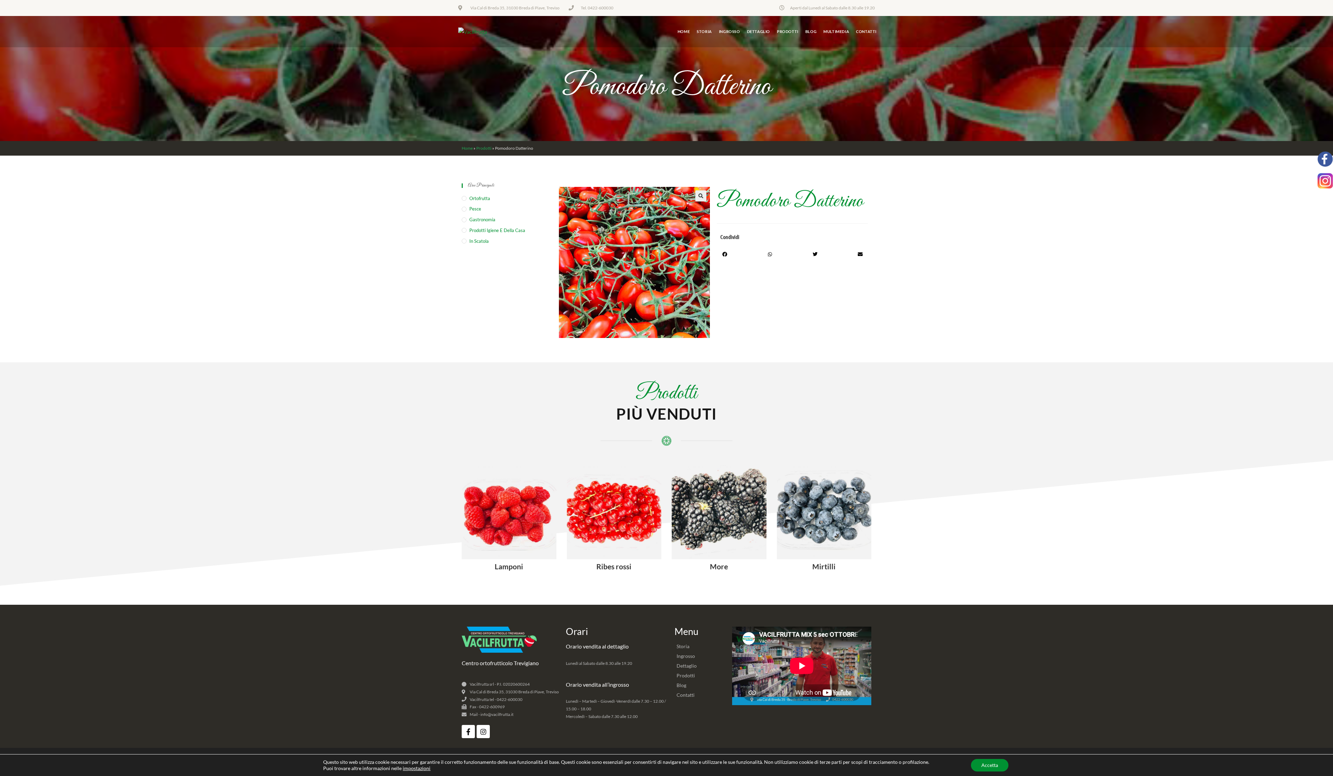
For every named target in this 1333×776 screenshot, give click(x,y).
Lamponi (509, 566)
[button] (700, 195)
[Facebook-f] (468, 731)
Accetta (989, 765)
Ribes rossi (613, 566)
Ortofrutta (479, 198)
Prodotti (484, 148)
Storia (683, 646)
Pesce (475, 209)
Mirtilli (824, 566)
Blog (681, 685)
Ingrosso (686, 656)
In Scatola (479, 241)
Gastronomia (482, 219)
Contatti (686, 695)
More (719, 566)
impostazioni (416, 768)
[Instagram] (483, 731)
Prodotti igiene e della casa (497, 230)
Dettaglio (687, 666)
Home (467, 148)
